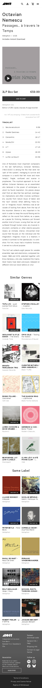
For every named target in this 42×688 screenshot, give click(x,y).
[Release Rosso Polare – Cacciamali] (11, 384)
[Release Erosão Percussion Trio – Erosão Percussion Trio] (11, 353)
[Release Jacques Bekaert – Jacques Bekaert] (31, 608)
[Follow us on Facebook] (29, 666)
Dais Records (27, 308)
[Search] (22, 4)
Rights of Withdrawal (21, 685)
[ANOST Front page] (7, 4)
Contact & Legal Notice (33, 650)
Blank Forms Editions (30, 400)
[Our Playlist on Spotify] (29, 661)
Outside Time (7, 339)
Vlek (23, 462)
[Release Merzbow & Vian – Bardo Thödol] (31, 415)
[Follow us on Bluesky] (34, 666)
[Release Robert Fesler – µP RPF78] (11, 608)
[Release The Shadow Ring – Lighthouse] (31, 384)
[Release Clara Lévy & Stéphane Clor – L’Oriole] (31, 446)
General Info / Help (32, 642)
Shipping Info (32, 646)
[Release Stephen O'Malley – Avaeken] (31, 292)
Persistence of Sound (30, 339)
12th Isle (5, 400)
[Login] (27, 4)
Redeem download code (33, 636)
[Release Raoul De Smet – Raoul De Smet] (11, 546)
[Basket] (33, 4)
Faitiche (5, 308)
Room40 (5, 431)
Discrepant (6, 462)
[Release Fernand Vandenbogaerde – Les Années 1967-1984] (31, 546)
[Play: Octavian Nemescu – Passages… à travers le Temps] (8, 78)
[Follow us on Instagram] (34, 661)
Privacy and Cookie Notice (21, 681)
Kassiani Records (9, 370)
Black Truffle (26, 369)
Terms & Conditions (21, 678)
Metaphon (6, 501)
